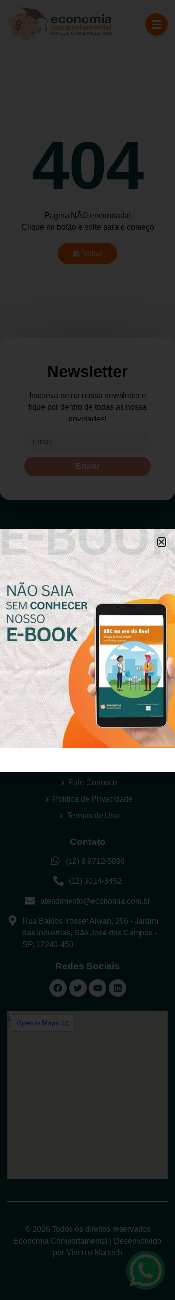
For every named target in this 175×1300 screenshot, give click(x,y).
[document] (87, 650)
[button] (161, 542)
